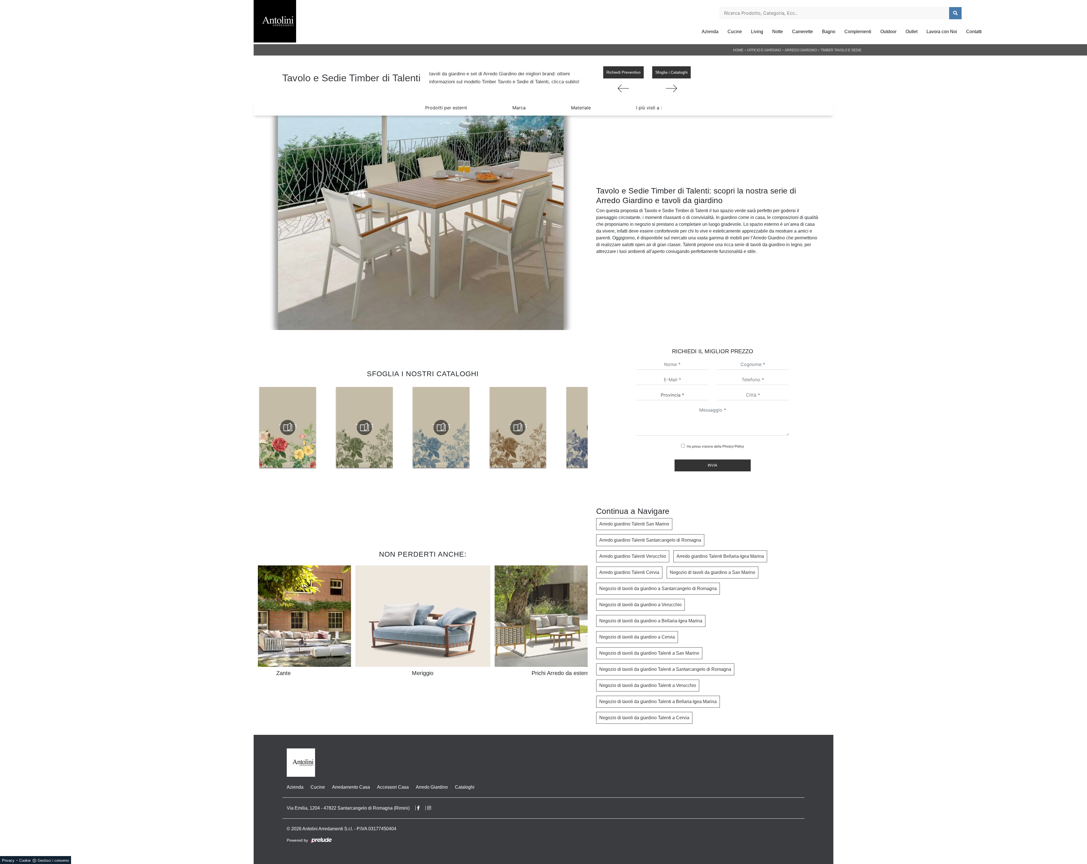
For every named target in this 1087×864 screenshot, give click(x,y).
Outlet (911, 31)
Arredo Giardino (801, 50)
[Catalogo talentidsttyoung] (517, 427)
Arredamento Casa (351, 787)
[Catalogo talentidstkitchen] (287, 427)
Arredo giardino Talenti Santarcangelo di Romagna (650, 540)
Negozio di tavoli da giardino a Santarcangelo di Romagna (658, 588)
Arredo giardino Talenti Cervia (629, 572)
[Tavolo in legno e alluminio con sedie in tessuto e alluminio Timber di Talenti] (421, 223)
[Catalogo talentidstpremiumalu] (364, 427)
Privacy (8, 860)
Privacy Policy (733, 446)
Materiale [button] (581, 107)
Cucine (734, 31)
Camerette (802, 31)
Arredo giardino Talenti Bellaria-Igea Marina (720, 556)
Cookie (25, 860)
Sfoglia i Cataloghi (671, 72)
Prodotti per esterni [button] (446, 107)
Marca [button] (519, 107)
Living (757, 31)
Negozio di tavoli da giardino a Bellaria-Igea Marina (650, 620)
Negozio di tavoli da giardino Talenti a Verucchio (647, 685)
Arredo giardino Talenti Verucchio (632, 556)
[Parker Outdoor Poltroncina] (623, 88)
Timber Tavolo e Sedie (841, 50)
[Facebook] (421, 808)
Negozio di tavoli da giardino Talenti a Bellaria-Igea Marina (658, 701)
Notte (777, 31)
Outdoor (888, 31)
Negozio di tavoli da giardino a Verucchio (640, 604)
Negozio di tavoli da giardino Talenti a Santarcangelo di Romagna (665, 669)
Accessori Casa (393, 787)
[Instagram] (432, 808)
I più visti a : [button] (649, 107)
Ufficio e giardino (764, 50)
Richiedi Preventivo (623, 72)
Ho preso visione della (715, 446)
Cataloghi (464, 787)
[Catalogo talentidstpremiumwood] (441, 427)
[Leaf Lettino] (671, 88)
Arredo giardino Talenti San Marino (634, 524)
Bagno (828, 31)
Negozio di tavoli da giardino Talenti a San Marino (649, 653)
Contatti (974, 31)
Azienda (710, 31)
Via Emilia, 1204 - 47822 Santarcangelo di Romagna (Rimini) (348, 808)
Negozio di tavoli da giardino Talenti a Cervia (644, 717)
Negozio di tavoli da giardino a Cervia (637, 637)
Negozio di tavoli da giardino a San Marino (712, 572)
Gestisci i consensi (53, 860)
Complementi (857, 31)
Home (738, 50)
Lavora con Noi (941, 31)
